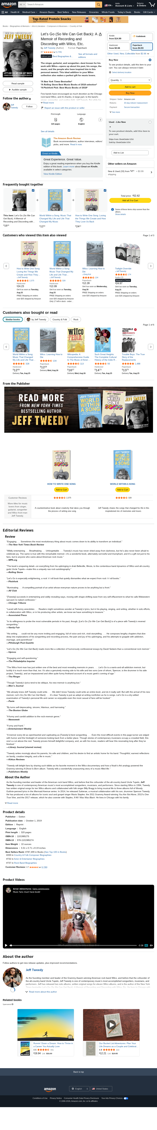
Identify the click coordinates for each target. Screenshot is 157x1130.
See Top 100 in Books (55, 852)
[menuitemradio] (146, 945)
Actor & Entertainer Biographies (29, 859)
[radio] (118, 37)
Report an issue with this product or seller (64, 108)
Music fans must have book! (26, 891)
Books (137, 12)
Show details (120, 214)
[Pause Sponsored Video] (70, 1037)
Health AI (15, 12)
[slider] (73, 945)
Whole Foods (108, 12)
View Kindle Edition (53, 174)
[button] (4, 12)
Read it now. (76, 144)
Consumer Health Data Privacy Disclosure (81, 1098)
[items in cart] (152, 4)
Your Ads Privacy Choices (112, 1098)
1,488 (137, 363)
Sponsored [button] (7, 1004)
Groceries (94, 12)
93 (108, 363)
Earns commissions (41, 889)
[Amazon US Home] (50, 1090)
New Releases (79, 12)
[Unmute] (151, 945)
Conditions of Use (40, 1098)
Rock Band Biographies (25, 863)
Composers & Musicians (57, 26)
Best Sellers (63, 12)
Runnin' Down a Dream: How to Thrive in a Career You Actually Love (53, 1045)
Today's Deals (124, 12)
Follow (29, 106)
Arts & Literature (38, 26)
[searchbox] (60, 5)
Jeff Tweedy (49, 48)
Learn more (68, 166)
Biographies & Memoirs (20, 26)
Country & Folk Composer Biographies (32, 855)
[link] (55, 200)
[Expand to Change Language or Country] (87, 1089)
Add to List (118, 152)
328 (27, 363)
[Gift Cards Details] (154, 12)
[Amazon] (9, 4)
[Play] (5, 945)
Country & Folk (76, 26)
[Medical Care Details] (36, 12)
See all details (47, 131)
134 (55, 361)
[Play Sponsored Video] (111, 1025)
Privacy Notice (56, 1098)
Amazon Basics (47, 12)
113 (82, 363)
